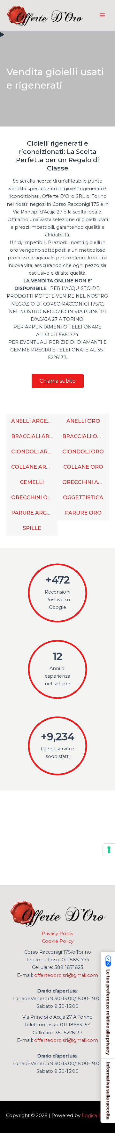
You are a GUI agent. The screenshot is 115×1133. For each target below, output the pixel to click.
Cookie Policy (57, 941)
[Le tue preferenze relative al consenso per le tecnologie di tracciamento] (109, 850)
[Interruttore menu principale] (102, 15)
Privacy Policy (57, 933)
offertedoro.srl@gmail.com (66, 975)
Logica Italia (95, 1115)
